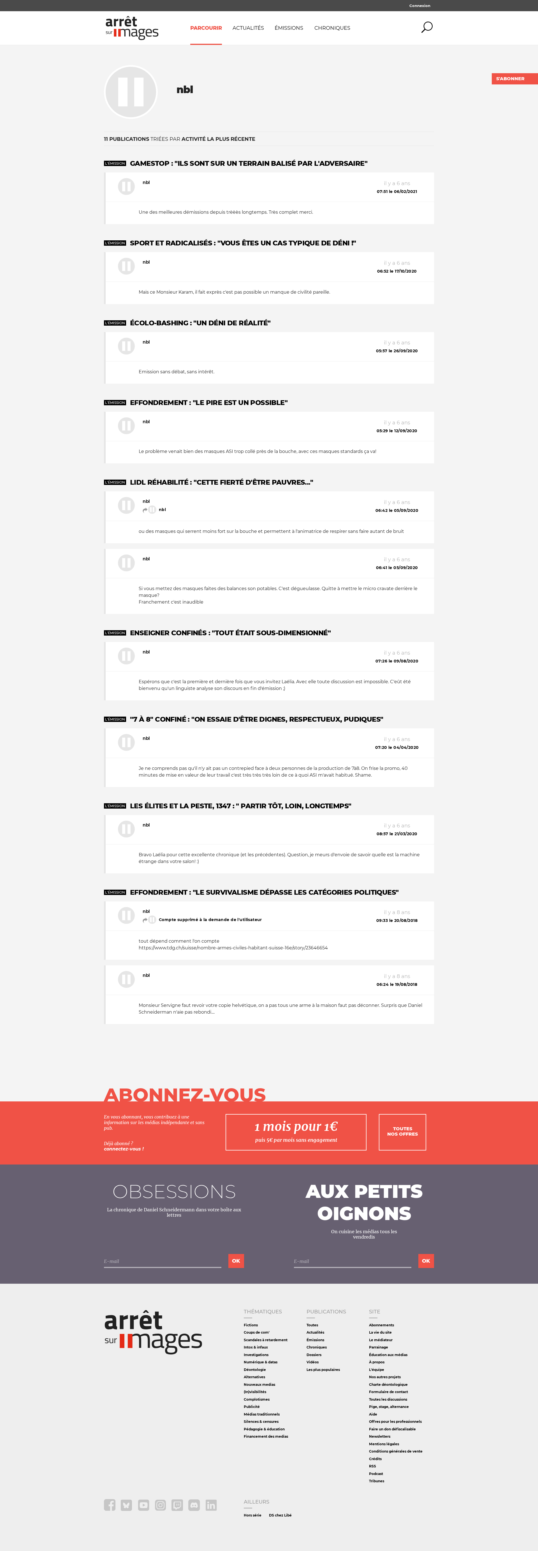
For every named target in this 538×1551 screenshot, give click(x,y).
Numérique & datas (260, 1362)
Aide (373, 1414)
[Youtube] (144, 1509)
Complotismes (257, 1399)
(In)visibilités (255, 1392)
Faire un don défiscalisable (392, 1429)
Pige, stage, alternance (389, 1407)
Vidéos (313, 1362)
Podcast (376, 1474)
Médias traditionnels (262, 1414)
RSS (372, 1466)
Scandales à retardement (265, 1340)
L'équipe (376, 1370)
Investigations (256, 1355)
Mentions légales (384, 1444)
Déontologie (255, 1370)
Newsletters (379, 1436)
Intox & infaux (256, 1347)
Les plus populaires (323, 1370)
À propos (376, 1362)
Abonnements (381, 1325)
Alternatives (254, 1377)
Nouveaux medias (259, 1384)
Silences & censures (261, 1421)
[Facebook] (110, 1509)
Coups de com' (257, 1332)
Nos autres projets (385, 1377)
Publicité (252, 1407)
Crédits (375, 1459)
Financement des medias (266, 1436)
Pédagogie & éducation (264, 1429)
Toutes (312, 1325)
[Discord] (194, 1509)
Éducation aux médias (388, 1355)
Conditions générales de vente (396, 1451)
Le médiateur (381, 1340)
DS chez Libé (280, 1515)
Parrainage (378, 1347)
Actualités (248, 28)
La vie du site (380, 1332)
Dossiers (314, 1355)
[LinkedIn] (211, 1509)
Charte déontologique (388, 1384)
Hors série (252, 1515)
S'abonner (510, 78)
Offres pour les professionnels (395, 1421)
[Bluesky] (127, 1509)
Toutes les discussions (388, 1399)
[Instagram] (161, 1509)
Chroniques (332, 28)
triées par (179, 139)
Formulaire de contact (388, 1392)
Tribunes (376, 1481)
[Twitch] (177, 1509)
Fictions (251, 1325)
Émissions (289, 28)
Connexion (419, 5)
